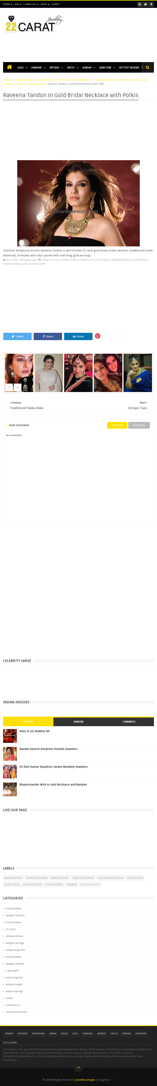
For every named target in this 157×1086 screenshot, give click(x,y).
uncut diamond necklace (110, 877)
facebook (139, 425)
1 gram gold (12, 970)
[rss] (139, 4)
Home (8, 79)
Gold (20, 67)
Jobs (17, 4)
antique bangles (14, 984)
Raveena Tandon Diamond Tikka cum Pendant (138, 375)
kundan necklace (12, 263)
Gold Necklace (127, 79)
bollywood (65, 79)
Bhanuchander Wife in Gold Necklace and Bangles (53, 784)
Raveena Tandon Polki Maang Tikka (78, 368)
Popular (28, 721)
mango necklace (54, 884)
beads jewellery (14, 957)
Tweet (19, 336)
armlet (9, 998)
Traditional (38, 1033)
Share (49, 336)
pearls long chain (32, 884)
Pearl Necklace (135, 877)
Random (78, 721)
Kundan (87, 67)
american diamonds (16, 1012)
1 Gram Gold (29, 4)
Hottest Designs (129, 67)
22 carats (11, 929)
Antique (54, 67)
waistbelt (72, 884)
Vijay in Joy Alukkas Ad (34, 731)
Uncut (71, 67)
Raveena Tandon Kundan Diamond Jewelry (49, 375)
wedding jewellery (90, 884)
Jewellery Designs (85, 1079)
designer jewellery (15, 963)
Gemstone (105, 67)
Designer (23, 1033)
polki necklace (12, 884)
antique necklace (46, 79)
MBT (111, 1079)
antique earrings (24, 79)
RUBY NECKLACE (60, 877)
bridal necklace (83, 79)
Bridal (53, 1033)
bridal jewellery (13, 908)
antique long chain (15, 950)
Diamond (36, 67)
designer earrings (15, 943)
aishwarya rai (13, 1005)
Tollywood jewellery (83, 877)
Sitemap (6, 4)
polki (20, 83)
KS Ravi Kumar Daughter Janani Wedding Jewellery (54, 767)
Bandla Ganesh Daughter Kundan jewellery (49, 749)
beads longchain (14, 977)
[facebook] (151, 4)
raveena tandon (36, 83)
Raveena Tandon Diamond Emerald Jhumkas (19, 375)
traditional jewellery (36, 877)
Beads (64, 1033)
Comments (129, 721)
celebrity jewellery (105, 79)
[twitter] (145, 4)
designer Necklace (15, 915)
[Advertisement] (78, 45)
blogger (117, 425)
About (44, 4)
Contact (56, 4)
